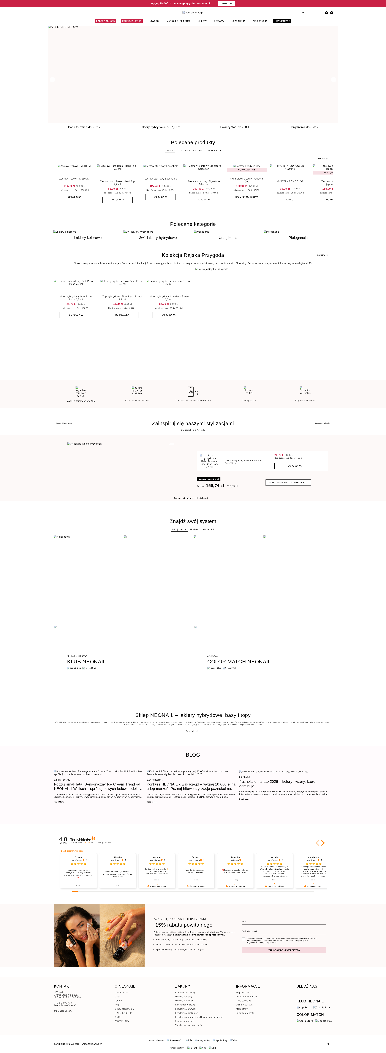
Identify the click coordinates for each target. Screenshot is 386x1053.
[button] (106, 3)
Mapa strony (242, 1009)
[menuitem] (106, 22)
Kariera (118, 1000)
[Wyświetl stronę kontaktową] (60, 12)
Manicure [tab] (208, 529)
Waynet (98, 1044)
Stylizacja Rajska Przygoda (193, 430)
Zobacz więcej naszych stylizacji (191, 498)
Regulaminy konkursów (186, 1013)
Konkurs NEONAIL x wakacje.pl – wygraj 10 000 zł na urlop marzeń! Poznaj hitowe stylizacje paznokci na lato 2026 (191, 786)
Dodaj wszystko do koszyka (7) (288, 482)
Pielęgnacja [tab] (179, 529)
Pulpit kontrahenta (245, 1013)
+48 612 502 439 (63, 1002)
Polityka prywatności (246, 996)
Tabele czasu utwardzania (188, 1025)
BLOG (117, 1017)
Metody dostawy (183, 996)
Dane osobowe (243, 1000)
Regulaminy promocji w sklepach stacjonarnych (199, 1017)
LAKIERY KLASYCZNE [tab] (191, 150)
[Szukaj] (314, 12)
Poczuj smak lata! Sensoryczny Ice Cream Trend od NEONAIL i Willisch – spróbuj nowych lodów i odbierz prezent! (98, 786)
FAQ (117, 1004)
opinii (97, 842)
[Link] (193, 27)
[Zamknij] (331, 3)
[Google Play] (321, 1007)
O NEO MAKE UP (123, 1013)
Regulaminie (252, 942)
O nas (117, 996)
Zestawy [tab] (170, 150)
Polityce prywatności (268, 942)
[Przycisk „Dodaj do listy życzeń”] (92, 167)
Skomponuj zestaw (247, 197)
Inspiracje (244, 777)
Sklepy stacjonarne (124, 1009)
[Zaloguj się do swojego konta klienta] (319, 12)
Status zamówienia (184, 1021)
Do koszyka (74, 197)
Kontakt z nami (122, 992)
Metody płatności (184, 1000)
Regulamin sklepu (244, 992)
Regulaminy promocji (185, 1009)
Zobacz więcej (323, 158)
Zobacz (290, 199)
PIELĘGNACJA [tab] (214, 150)
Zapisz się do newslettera (284, 950)
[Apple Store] (305, 1020)
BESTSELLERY (122, 1021)
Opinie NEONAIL (244, 1004)
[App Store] (304, 1007)
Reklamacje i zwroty (185, 992)
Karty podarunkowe (185, 1004)
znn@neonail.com (63, 1011)
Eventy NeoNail (62, 780)
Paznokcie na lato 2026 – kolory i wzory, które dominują (277, 783)
